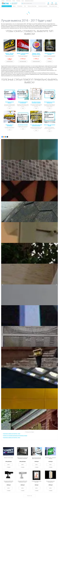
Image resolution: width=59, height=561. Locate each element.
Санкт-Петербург (14, 2)
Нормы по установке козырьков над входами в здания (15, 435)
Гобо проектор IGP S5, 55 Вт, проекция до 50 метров (8, 481)
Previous (2, 285)
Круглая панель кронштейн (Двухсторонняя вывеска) (36, 458)
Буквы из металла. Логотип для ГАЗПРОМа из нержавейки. (22, 458)
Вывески (14, 6)
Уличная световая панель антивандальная (50, 481)
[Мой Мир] (5, 137)
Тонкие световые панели (53, 6)
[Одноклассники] (3, 137)
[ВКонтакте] (2, 137)
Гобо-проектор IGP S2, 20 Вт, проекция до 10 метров (22, 481)
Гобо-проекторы (19, 6)
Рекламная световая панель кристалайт (36, 481)
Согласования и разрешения (42, 6)
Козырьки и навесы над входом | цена (11, 433)
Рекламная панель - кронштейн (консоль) (50, 458)
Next (56, 285)
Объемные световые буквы (32, 6)
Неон (25, 6)
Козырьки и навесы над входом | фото (11, 437)
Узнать (9, 108)
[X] (7, 137)
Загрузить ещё (29, 495)
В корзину (9, 467)
